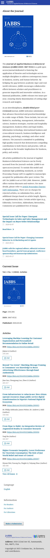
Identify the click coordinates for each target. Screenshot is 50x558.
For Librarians (9, 512)
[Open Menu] (2, 2)
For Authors (8, 508)
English (7, 489)
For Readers (8, 504)
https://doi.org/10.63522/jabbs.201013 (23, 347)
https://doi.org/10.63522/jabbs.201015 (23, 405)
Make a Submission (14, 523)
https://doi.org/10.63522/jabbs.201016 (23, 432)
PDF (8, 358)
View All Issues (9, 474)
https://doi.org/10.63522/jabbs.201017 (23, 459)
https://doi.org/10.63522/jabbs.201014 (23, 376)
